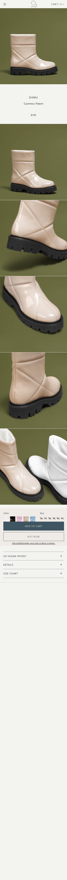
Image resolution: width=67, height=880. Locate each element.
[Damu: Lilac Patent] (19, 519)
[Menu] (4, 4)
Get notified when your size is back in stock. (33, 543)
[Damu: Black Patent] (12, 519)
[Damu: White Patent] (6, 519)
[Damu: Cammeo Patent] (26, 519)
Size (42, 513)
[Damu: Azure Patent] (32, 519)
